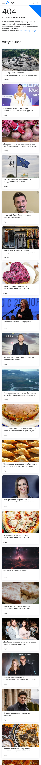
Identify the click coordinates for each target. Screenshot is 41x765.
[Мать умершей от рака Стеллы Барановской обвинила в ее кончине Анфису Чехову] (20, 492)
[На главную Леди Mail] (12, 2)
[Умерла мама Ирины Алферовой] (20, 314)
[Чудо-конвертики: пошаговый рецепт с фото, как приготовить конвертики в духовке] (20, 456)
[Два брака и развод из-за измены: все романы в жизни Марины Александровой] (20, 634)
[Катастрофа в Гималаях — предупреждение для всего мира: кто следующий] (20, 65)
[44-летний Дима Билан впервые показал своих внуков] (20, 207)
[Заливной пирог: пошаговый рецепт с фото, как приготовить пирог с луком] (20, 421)
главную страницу (28, 30)
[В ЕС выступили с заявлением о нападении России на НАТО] (20, 172)
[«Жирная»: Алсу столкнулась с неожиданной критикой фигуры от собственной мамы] (20, 100)
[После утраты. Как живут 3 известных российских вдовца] (20, 349)
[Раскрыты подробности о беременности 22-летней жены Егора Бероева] (20, 670)
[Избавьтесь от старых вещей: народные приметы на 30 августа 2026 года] (20, 243)
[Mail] (7, 2)
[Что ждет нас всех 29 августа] (20, 563)
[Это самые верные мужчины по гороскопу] (20, 705)
